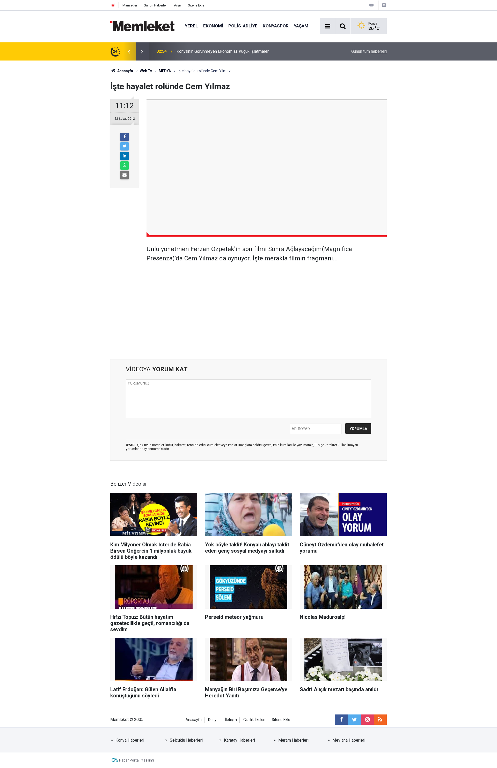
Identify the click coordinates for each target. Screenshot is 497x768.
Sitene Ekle (196, 5)
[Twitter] (124, 146)
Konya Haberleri (129, 740)
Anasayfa (194, 720)
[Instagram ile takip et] (367, 719)
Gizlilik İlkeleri (254, 720)
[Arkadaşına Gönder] (124, 175)
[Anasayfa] (113, 5)
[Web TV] (371, 5)
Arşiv (177, 5)
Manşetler (129, 5)
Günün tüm (369, 51)
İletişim (231, 720)
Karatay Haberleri (239, 740)
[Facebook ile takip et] (341, 719)
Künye (213, 720)
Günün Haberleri (155, 5)
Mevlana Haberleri (348, 740)
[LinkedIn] (124, 156)
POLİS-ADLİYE (243, 25)
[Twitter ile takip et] (354, 719)
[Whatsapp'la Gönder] (124, 165)
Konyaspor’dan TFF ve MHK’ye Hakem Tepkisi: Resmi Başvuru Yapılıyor (241, 51)
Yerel (191, 25)
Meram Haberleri (293, 740)
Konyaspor (276, 25)
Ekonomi (213, 25)
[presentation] (128, 51)
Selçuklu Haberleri (186, 740)
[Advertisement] (267, 307)
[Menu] (327, 26)
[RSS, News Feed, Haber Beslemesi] (380, 719)
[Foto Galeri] (384, 5)
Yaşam (301, 25)
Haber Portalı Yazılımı (136, 760)
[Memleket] (142, 25)
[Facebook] (124, 137)
